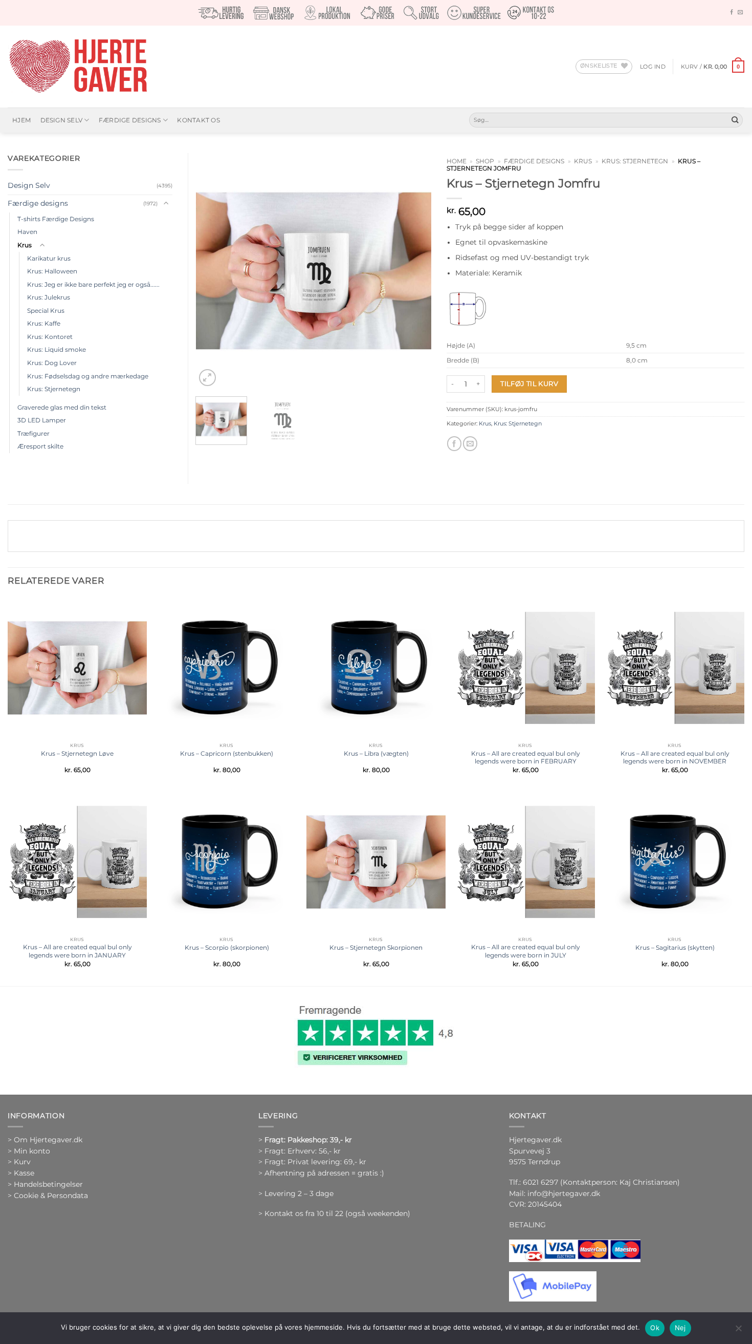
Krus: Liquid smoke (56, 349)
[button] (653, 66)
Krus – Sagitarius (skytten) (675, 947)
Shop (485, 161)
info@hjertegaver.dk (562, 1193)
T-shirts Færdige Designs (55, 219)
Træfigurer (33, 433)
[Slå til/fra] (166, 203)
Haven (27, 232)
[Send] (734, 120)
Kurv (22, 1162)
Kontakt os (198, 120)
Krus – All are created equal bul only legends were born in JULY (525, 951)
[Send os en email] (740, 12)
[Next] (413, 270)
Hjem (21, 120)
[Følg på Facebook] (731, 12)
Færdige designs (130, 120)
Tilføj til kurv (529, 383)
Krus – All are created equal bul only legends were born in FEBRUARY (525, 757)
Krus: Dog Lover (52, 363)
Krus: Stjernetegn (635, 161)
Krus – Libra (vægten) (376, 753)
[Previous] (213, 270)
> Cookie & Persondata (48, 1195)
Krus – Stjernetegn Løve (77, 753)
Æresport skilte (40, 446)
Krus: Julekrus (48, 297)
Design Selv (61, 120)
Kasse (24, 1173)
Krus (583, 161)
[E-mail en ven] (470, 443)
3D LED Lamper (41, 420)
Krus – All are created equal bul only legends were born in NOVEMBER (675, 757)
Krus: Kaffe (43, 323)
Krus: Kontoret (50, 336)
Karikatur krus (49, 258)
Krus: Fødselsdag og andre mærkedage (87, 376)
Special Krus (45, 310)
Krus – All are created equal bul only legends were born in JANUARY (77, 951)
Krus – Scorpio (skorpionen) (227, 947)
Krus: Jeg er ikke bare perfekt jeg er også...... (93, 284)
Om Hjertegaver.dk (48, 1140)
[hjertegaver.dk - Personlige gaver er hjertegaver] (78, 66)
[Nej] (738, 1331)
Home (457, 161)
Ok (654, 1328)
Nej (680, 1328)
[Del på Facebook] (454, 443)
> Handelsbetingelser (45, 1184)
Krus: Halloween (52, 271)
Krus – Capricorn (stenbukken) (226, 753)
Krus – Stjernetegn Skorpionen (376, 947)
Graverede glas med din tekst (61, 407)
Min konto (32, 1151)
